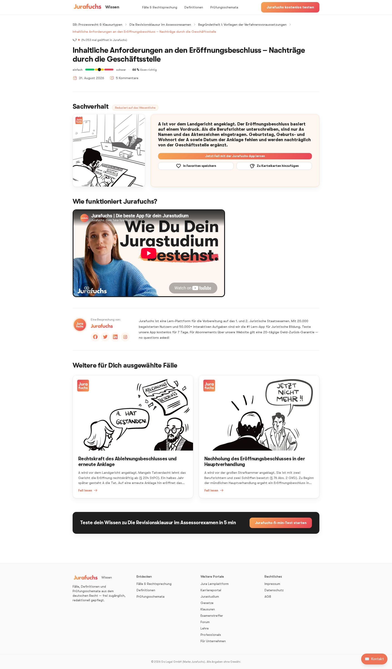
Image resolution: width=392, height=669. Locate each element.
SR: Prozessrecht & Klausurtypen (97, 25)
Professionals (211, 634)
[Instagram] (125, 336)
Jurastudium (210, 596)
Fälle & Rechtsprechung (159, 7)
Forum (205, 622)
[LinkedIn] (115, 336)
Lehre (205, 628)
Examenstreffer (212, 615)
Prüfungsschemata (224, 7)
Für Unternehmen (213, 641)
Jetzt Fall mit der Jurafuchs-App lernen (235, 156)
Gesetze (207, 603)
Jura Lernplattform (215, 584)
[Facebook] (95, 336)
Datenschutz (274, 590)
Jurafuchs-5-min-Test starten (280, 523)
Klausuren (208, 609)
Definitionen (193, 7)
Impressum (272, 584)
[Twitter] (105, 336)
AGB (268, 596)
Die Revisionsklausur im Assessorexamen (160, 25)
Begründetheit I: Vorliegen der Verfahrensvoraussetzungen (242, 25)
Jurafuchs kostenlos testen (290, 7)
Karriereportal (211, 590)
